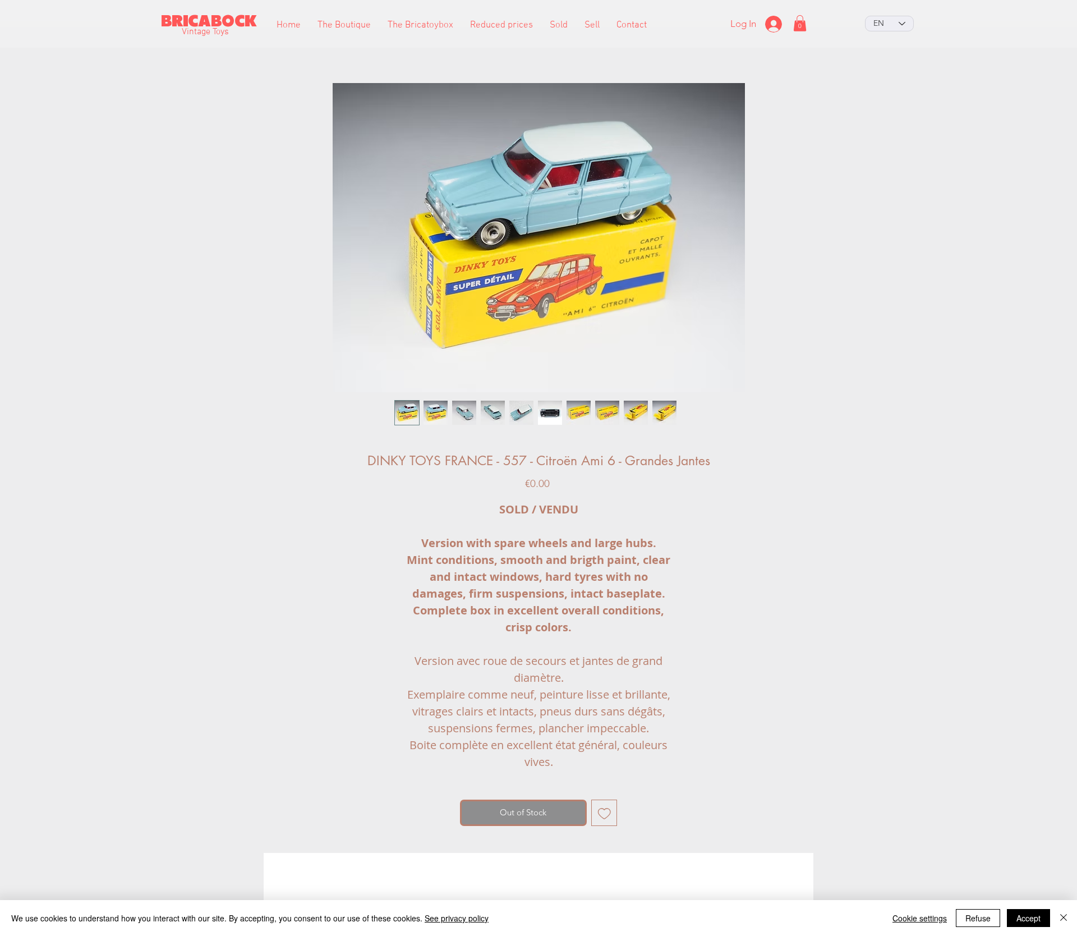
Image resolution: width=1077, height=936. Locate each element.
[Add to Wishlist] (604, 813)
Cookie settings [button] (919, 918)
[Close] (1063, 918)
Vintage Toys (205, 32)
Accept (1028, 918)
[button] (344, 25)
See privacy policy (457, 918)
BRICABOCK (209, 21)
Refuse (978, 918)
